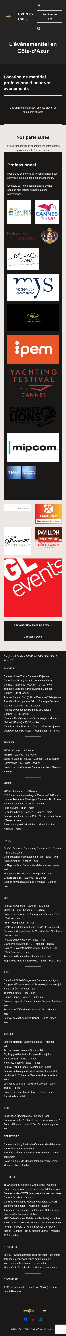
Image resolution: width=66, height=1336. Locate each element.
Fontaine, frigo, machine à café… (33, 625)
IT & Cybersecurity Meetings (19, 795)
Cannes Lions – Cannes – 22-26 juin (24, 997)
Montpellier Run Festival (17, 873)
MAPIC (8, 1255)
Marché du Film (12, 910)
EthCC (7, 848)
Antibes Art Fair (12, 861)
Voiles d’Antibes (51, 931)
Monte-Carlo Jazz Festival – (19, 1267)
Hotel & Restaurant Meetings (19, 799)
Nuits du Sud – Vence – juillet (20, 1058)
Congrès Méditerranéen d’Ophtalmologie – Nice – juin (33, 984)
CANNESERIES (13, 877)
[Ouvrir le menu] (39, 5)
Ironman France (12, 993)
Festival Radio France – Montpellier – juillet (27, 1067)
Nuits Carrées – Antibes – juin (20, 988)
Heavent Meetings (14, 803)
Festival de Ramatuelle (16, 956)
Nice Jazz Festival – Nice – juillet (22, 1062)
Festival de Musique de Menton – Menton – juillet (30, 1071)
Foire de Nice (11, 808)
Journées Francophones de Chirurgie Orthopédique (32, 1210)
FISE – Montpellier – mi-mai (19, 922)
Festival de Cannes (14, 906)
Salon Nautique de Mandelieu (20, 824)
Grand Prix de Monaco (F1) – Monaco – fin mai (29, 944)
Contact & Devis (33, 636)
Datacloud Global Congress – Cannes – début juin (31, 980)
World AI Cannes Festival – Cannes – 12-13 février (31, 759)
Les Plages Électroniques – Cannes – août (27, 1116)
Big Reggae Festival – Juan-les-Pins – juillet (28, 1054)
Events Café (24, 1329)
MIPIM (7, 791)
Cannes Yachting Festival (18, 1144)
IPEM (7, 750)
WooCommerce (47, 1329)
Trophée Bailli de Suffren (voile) (21, 960)
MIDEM (8, 754)
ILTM (6, 1287)
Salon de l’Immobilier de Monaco (21, 1222)
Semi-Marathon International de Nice (24, 856)
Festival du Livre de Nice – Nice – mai (24, 939)
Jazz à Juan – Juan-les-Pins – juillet (23, 1050)
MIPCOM (9, 1218)
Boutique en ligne (50, 16)
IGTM (26, 1226)
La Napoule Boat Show (17, 865)
